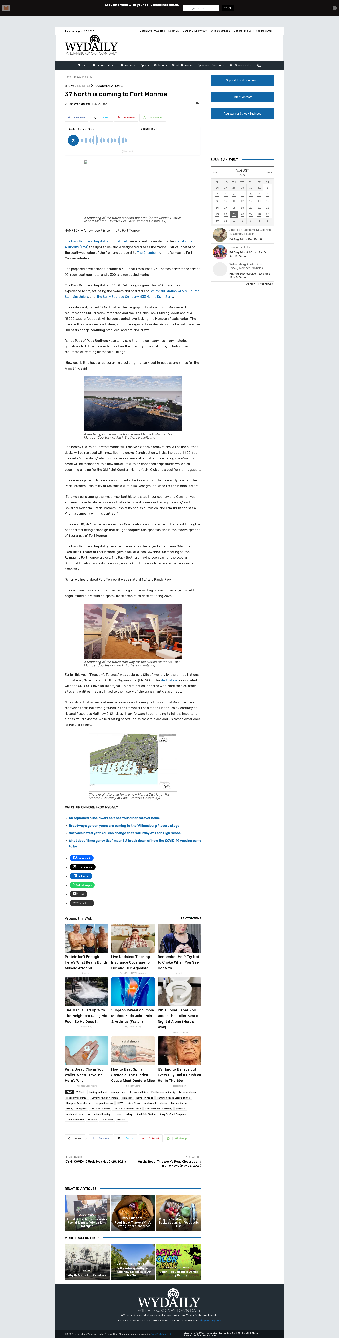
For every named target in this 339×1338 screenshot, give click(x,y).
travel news (107, 1119)
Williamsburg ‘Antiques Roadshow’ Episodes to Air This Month (133, 1272)
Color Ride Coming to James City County (178, 1273)
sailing (128, 1114)
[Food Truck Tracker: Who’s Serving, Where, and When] (133, 1213)
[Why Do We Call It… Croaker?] (87, 1262)
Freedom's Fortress (76, 1097)
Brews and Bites (83, 76)
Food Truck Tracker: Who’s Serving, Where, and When (133, 1224)
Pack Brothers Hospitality (158, 1108)
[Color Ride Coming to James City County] (178, 1262)
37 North (80, 1092)
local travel (150, 1103)
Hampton (127, 1097)
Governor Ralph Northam (104, 1097)
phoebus (180, 1108)
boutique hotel (118, 1092)
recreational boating (99, 1114)
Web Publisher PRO (161, 1334)
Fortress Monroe (188, 1092)
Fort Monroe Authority (163, 1092)
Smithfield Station (163, 291)
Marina (163, 1103)
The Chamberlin (148, 253)
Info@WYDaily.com (210, 1320)
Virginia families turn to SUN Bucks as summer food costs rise (179, 1223)
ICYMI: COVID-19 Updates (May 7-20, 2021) (95, 1161)
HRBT (120, 1103)
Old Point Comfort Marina (127, 1108)
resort (118, 1114)
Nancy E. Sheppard (76, 1108)
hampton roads (144, 1097)
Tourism (92, 1119)
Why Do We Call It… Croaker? (87, 1275)
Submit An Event (224, 160)
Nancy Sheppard (79, 103)
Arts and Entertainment (132, 1264)
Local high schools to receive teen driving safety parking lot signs (87, 1223)
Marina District (179, 1103)
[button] (259, 65)
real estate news (75, 1114)
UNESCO (121, 1119)
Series (87, 1271)
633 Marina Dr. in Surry (156, 297)
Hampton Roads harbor (79, 1103)
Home (68, 76)
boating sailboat (98, 1092)
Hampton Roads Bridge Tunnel (173, 1097)
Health (178, 1215)
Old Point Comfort (100, 1108)
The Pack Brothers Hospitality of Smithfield (97, 241)
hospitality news (104, 1103)
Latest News (133, 1103)
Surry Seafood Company (172, 1114)
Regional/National (108, 85)
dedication (169, 680)
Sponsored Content (178, 1267)
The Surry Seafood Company (117, 297)
